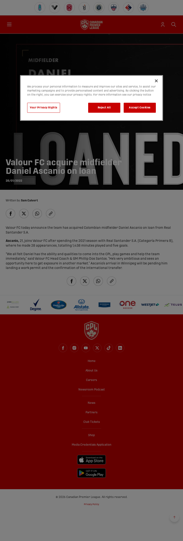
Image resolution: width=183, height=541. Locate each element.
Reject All (104, 107)
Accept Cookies (140, 107)
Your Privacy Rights (43, 107)
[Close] (156, 81)
